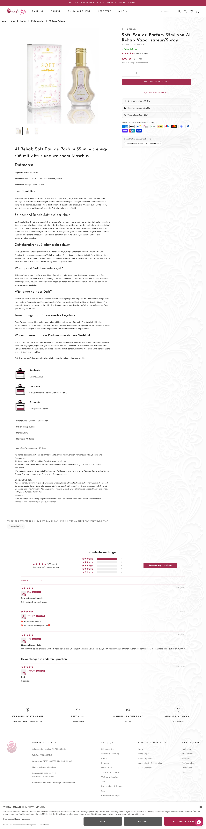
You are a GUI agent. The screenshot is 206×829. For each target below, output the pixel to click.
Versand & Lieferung (110, 753)
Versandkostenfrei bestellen (150, 763)
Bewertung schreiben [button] (160, 565)
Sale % (122, 11)
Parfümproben (188, 763)
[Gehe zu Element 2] (28, 131)
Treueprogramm (145, 758)
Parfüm (37, 11)
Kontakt (104, 758)
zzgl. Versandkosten (139, 62)
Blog (184, 772)
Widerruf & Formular (110, 772)
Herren (54, 11)
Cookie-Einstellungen (110, 795)
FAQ (103, 791)
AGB (103, 781)
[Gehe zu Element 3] (36, 131)
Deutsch (165, 11)
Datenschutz (106, 767)
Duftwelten (187, 767)
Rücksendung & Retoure (111, 786)
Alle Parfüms (187, 753)
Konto (140, 749)
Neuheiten (186, 749)
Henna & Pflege (78, 11)
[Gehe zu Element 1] (19, 131)
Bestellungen (144, 753)
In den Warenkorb (156, 81)
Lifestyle (104, 11)
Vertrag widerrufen (109, 777)
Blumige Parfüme (16, 526)
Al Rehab (129, 29)
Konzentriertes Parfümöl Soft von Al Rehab (143, 143)
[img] (27, 588)
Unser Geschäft (144, 767)
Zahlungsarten (107, 749)
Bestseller (186, 758)
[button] (128, 53)
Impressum (106, 763)
